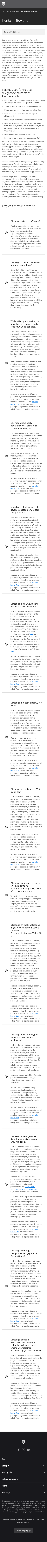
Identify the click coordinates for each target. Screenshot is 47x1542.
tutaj (31, 634)
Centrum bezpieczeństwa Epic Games (21, 11)
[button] (23, 32)
